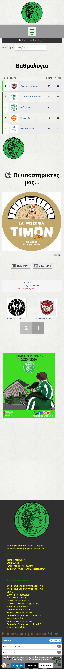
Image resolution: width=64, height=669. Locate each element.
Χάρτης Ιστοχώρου (16, 560)
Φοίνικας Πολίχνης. (29, 86)
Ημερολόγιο (23, 266)
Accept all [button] (17, 665)
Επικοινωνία (13, 563)
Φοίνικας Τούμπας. (15, 318)
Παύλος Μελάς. (27, 107)
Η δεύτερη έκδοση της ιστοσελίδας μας (25, 548)
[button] (3, 665)
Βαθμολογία (45, 266)
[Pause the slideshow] (52, 221)
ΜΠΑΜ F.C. (25, 118)
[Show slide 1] (55, 255)
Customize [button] (46, 665)
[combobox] (30, 48)
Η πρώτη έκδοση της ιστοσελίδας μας (25, 546)
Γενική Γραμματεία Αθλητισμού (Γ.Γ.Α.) (25, 586)
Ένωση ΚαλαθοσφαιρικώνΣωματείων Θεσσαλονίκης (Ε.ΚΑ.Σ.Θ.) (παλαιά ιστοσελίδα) (24, 624)
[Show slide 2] (59, 255)
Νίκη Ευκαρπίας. (27, 128)
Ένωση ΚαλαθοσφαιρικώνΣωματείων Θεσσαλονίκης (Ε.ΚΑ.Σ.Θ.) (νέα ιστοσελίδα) (24, 615)
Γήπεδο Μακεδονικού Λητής (20, 566)
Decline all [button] (31, 665)
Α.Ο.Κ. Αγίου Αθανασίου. (31, 97)
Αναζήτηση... (8, 47)
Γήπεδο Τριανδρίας (25, 289)
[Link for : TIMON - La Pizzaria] (31, 221)
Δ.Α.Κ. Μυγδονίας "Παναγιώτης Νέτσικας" (26, 569)
